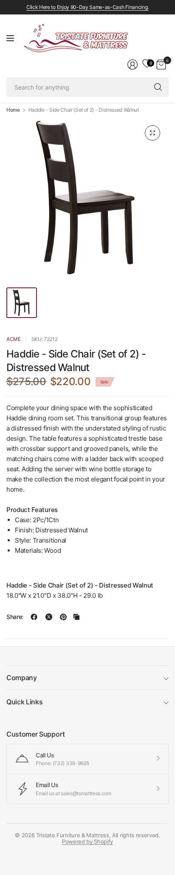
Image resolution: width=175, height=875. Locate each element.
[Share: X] (48, 616)
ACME (13, 339)
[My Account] (132, 64)
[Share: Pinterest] (63, 616)
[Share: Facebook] (34, 616)
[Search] (158, 87)
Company (21, 677)
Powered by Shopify (87, 841)
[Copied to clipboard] (76, 616)
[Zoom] (152, 133)
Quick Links (24, 702)
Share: (14, 617)
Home (13, 110)
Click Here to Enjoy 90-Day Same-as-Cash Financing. (87, 7)
